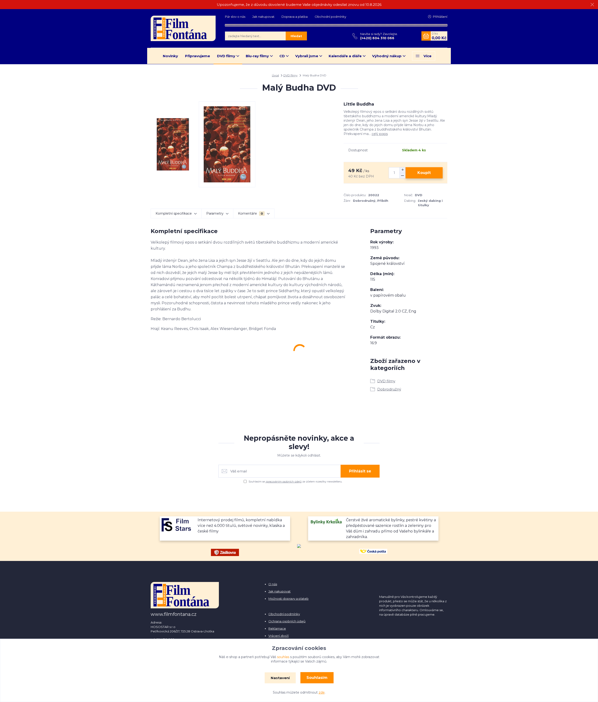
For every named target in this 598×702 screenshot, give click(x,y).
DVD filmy (226, 56)
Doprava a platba (294, 16)
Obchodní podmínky (330, 16)
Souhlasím (316, 677)
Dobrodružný (389, 389)
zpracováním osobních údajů (284, 481)
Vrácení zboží (278, 636)
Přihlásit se (360, 471)
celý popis (380, 134)
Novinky (170, 56)
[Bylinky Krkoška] (326, 521)
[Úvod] (183, 28)
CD (282, 56)
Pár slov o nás (235, 16)
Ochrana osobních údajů (287, 621)
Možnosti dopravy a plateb (288, 598)
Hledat (296, 36)
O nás (272, 584)
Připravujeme (197, 56)
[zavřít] (592, 4)
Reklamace (277, 628)
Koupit (424, 172)
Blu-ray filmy (257, 56)
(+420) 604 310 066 (377, 38)
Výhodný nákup (387, 56)
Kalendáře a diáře (345, 56)
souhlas (283, 657)
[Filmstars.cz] (178, 524)
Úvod (275, 75)
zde (322, 692)
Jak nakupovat (263, 16)
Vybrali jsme (306, 56)
